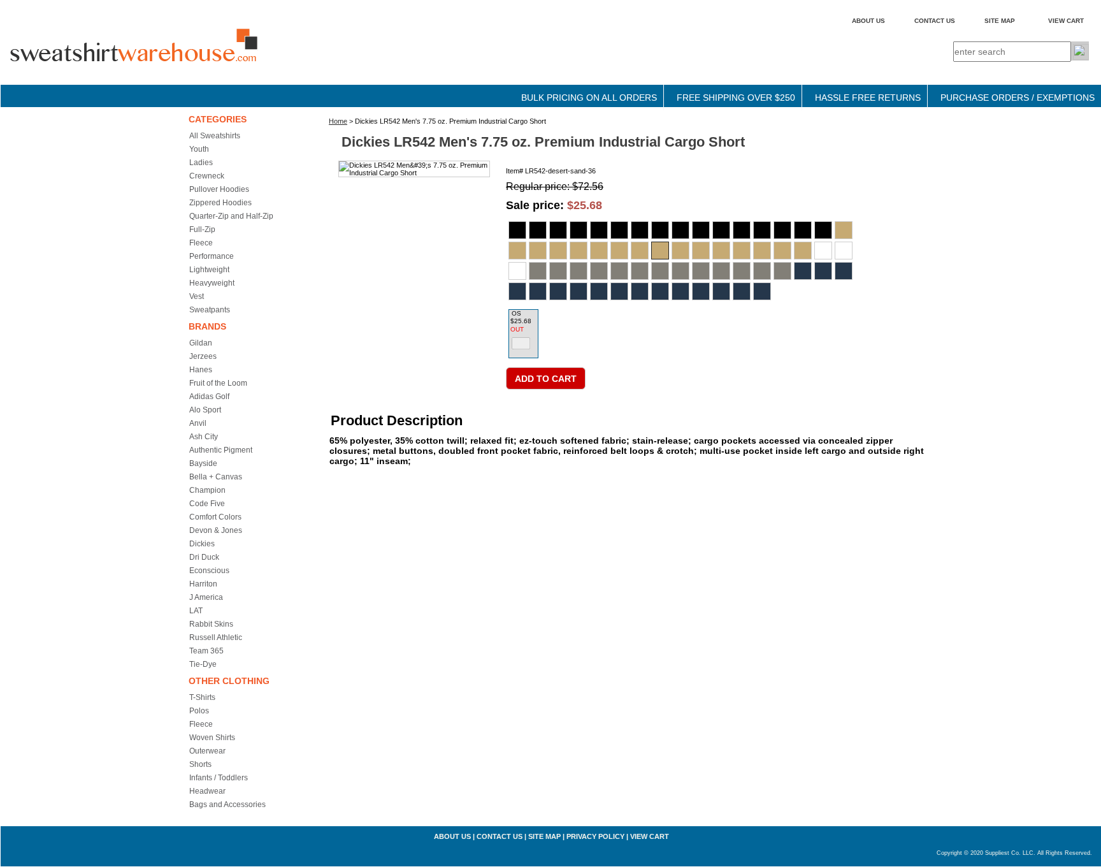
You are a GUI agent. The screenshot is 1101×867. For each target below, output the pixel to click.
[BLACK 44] (762, 230)
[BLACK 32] (599, 230)
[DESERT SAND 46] (762, 250)
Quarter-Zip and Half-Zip (231, 216)
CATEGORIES (218, 119)
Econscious (209, 570)
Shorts (200, 764)
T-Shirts (202, 697)
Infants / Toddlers (218, 777)
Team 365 (206, 650)
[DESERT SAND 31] (558, 250)
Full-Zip (202, 229)
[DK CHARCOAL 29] (844, 250)
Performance (211, 256)
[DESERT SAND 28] (844, 230)
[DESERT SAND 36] (660, 250)
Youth (199, 149)
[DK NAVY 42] (680, 291)
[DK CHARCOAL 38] (660, 271)
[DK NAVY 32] (538, 291)
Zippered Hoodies (220, 202)
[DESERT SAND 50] (803, 250)
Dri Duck (204, 557)
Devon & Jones (215, 530)
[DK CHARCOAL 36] (640, 271)
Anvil (197, 423)
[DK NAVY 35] (599, 291)
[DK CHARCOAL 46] (742, 271)
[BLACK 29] (538, 230)
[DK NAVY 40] (660, 291)
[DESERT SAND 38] (680, 250)
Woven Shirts (212, 737)
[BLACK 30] (558, 230)
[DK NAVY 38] (640, 291)
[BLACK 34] (640, 230)
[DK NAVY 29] (823, 271)
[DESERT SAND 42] (721, 250)
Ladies (201, 162)
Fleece (201, 242)
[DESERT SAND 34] (619, 250)
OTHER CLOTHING (229, 681)
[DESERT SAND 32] (578, 250)
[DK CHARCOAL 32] (558, 271)
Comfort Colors (215, 517)
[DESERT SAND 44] (742, 250)
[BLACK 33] (619, 230)
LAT (196, 610)
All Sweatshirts (214, 135)
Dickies (202, 543)
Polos (199, 710)
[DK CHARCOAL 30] (517, 271)
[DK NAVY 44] (701, 291)
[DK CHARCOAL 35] (619, 271)
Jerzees (203, 356)
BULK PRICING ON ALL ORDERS (589, 97)
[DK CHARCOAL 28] (823, 250)
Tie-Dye (203, 664)
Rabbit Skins (211, 624)
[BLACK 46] (782, 230)
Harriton (203, 583)
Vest (196, 296)
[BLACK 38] (701, 230)
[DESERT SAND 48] (782, 250)
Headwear (207, 791)
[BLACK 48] (803, 230)
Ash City (203, 436)
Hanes (200, 369)
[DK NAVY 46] (721, 291)
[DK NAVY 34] (578, 291)
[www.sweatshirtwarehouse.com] (160, 57)
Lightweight (209, 269)
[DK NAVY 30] (844, 271)
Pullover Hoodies (219, 189)
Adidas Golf (209, 396)
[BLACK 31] (578, 230)
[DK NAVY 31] (517, 291)
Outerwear (207, 751)
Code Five (207, 503)
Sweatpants (209, 309)
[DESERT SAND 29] (517, 250)
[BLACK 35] (660, 230)
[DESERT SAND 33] (599, 250)
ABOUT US (868, 20)
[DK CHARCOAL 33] (578, 271)
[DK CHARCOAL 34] (599, 271)
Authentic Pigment (220, 450)
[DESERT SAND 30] (538, 250)
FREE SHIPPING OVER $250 (736, 97)
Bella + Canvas (215, 476)
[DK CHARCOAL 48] (762, 271)
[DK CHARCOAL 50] (782, 271)
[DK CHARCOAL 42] (701, 271)
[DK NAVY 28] (803, 271)
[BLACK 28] (517, 230)
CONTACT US (934, 20)
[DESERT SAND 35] (640, 250)
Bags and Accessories (227, 804)
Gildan (200, 343)
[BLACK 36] (680, 230)
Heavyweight (211, 283)
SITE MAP (999, 20)
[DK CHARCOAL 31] (538, 271)
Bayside (203, 463)
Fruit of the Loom (218, 383)
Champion (207, 490)
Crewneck (206, 175)
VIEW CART (1066, 20)
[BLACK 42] (742, 230)
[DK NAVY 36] (619, 291)
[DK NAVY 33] (558, 291)
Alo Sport (205, 409)
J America (206, 597)
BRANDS (207, 326)
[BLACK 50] (823, 230)
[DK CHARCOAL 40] (680, 271)
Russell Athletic (215, 637)
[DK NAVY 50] (762, 291)
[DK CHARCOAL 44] (721, 271)
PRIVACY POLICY (595, 836)
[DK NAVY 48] (742, 291)
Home (338, 121)
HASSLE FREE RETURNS (868, 97)
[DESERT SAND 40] (701, 250)
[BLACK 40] (721, 230)
